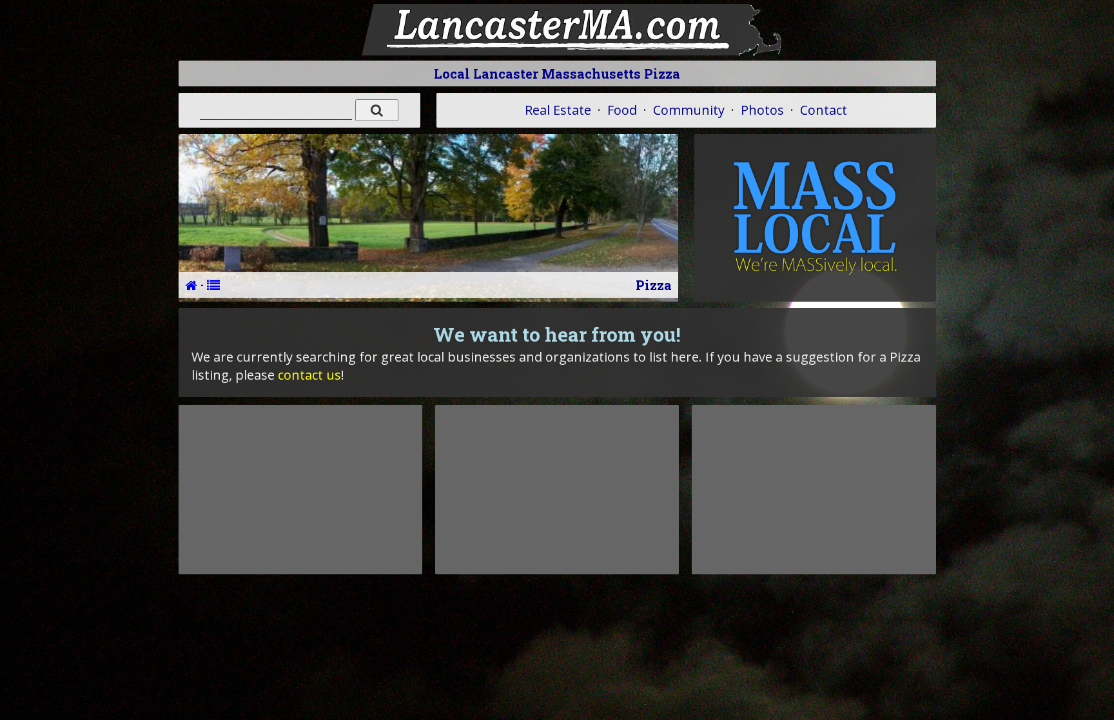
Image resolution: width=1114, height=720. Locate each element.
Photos (762, 110)
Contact (823, 110)
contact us (309, 375)
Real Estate (558, 110)
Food (622, 110)
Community (689, 110)
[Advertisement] (300, 489)
